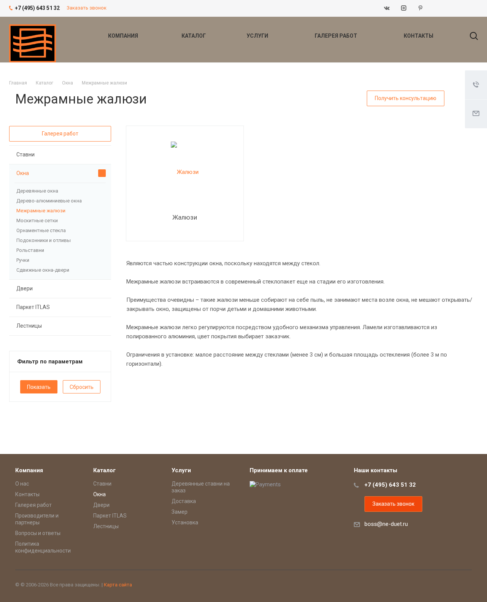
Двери (24, 288)
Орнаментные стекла (41, 230)
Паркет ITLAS (33, 307)
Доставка (184, 501)
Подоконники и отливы (43, 240)
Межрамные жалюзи (40, 210)
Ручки (22, 260)
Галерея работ (336, 36)
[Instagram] (403, 8)
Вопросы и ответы (37, 533)
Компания (123, 36)
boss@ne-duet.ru (386, 524)
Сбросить (82, 387)
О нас (22, 484)
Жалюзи (184, 217)
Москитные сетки (37, 220)
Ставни (25, 154)
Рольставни (30, 250)
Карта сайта (118, 585)
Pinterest (420, 8)
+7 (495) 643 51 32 (390, 484)
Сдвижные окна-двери (42, 270)
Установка (185, 522)
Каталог (194, 36)
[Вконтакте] (387, 8)
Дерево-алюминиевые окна (49, 201)
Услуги (258, 36)
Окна (22, 173)
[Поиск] (470, 36)
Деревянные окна (37, 191)
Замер (180, 512)
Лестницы (29, 326)
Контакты (418, 36)
